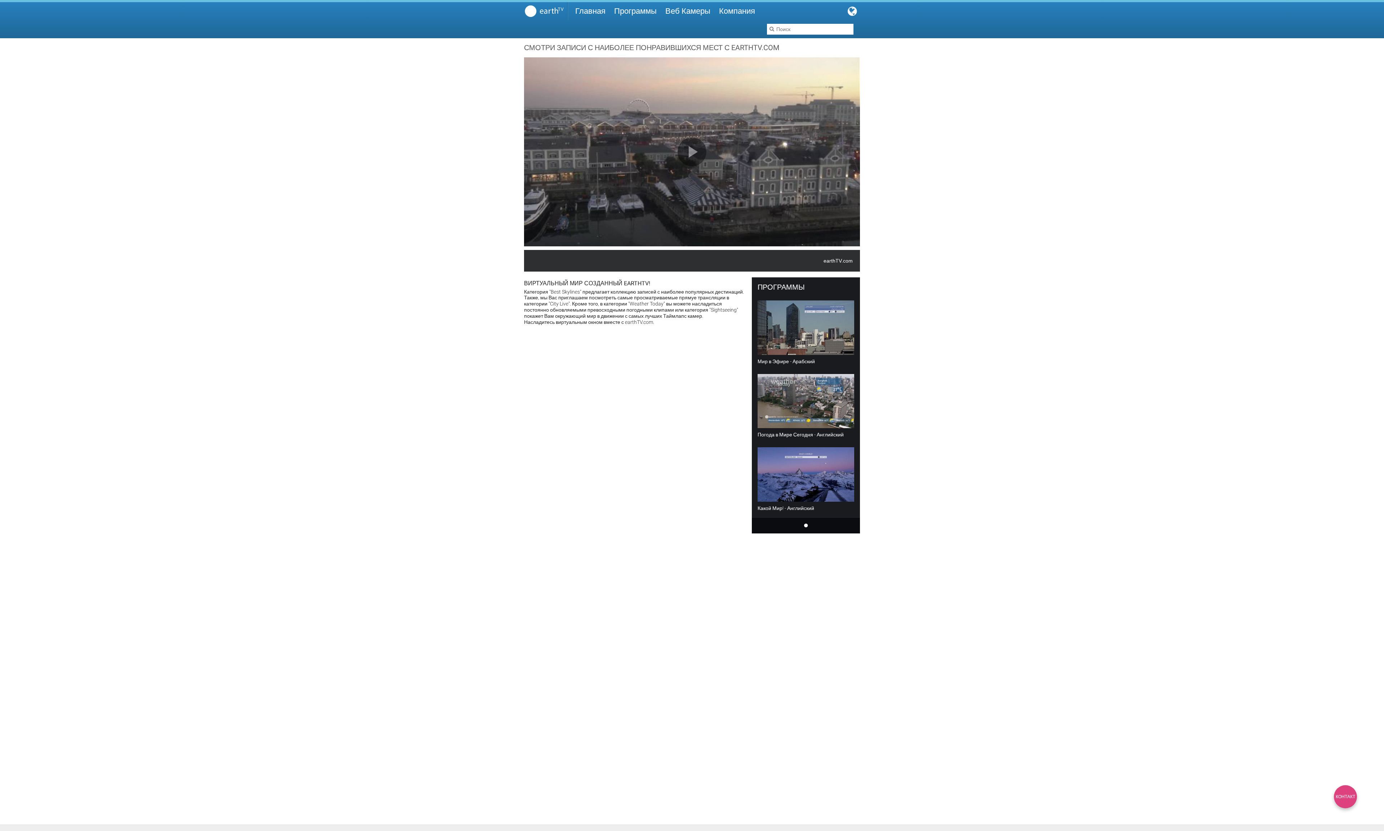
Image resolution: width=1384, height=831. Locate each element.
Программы (635, 11)
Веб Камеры (687, 11)
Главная (590, 11)
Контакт (1345, 796)
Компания (737, 11)
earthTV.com (838, 261)
